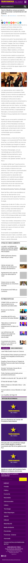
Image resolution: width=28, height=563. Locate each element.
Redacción (5, 15)
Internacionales (8, 501)
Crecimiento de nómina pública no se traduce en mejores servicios (8, 342)
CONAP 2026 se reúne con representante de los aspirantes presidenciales (9, 304)
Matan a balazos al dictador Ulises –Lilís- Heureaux (13, 385)
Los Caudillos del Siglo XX (9, 395)
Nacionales (7, 497)
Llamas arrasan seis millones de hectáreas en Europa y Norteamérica (9, 266)
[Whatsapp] (9, 23)
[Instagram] (7, 23)
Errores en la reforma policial (7, 310)
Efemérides (7, 531)
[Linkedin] (20, 23)
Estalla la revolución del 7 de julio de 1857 (14, 378)
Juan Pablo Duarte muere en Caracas (12, 351)
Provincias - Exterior (10, 535)
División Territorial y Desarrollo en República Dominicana (11, 369)
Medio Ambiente (13, 15)
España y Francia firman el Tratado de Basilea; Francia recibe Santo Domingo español (13, 363)
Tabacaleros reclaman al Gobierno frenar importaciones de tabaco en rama (9, 325)
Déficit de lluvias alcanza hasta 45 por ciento (8, 256)
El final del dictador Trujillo (9, 381)
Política (6, 490)
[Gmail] (16, 23)
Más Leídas (5, 348)
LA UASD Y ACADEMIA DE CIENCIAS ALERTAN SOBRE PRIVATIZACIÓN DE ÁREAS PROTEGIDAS (9, 249)
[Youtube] (11, 23)
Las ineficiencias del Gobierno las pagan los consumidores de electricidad (8, 334)
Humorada (7, 538)
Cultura (6, 505)
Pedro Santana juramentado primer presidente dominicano (12, 374)
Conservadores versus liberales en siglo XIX (13, 390)
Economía (7, 494)
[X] (2, 23)
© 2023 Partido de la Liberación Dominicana (11, 559)
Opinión (6, 516)
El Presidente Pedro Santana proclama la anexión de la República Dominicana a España (13, 356)
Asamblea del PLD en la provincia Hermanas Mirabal (9, 317)
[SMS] (18, 23)
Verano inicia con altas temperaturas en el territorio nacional (9, 283)
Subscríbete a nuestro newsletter (9, 474)
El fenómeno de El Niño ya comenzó (9, 290)
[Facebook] (5, 23)
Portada (6, 486)
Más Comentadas (16, 348)
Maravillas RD (8, 523)
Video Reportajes (9, 512)
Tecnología (7, 509)
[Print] (14, 23)
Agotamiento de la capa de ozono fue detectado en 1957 (9, 274)
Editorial (6, 520)
